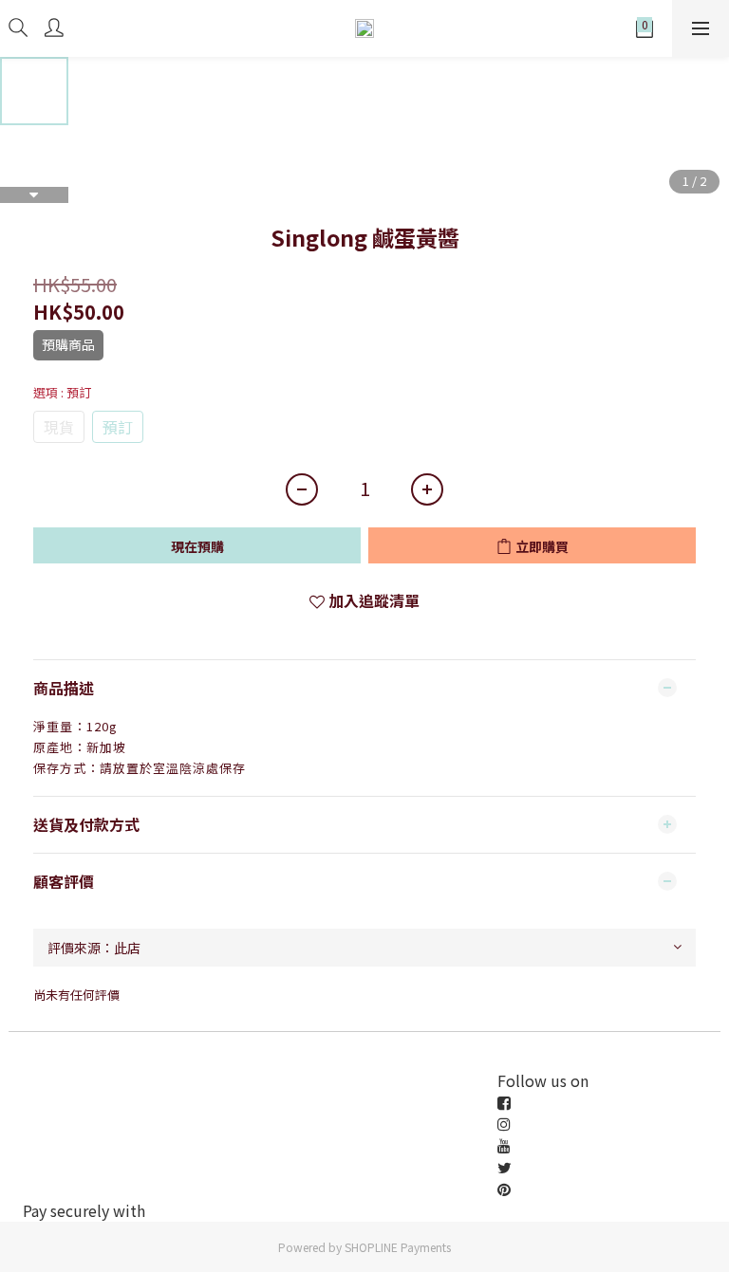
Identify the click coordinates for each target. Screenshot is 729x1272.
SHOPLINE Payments (398, 1247)
